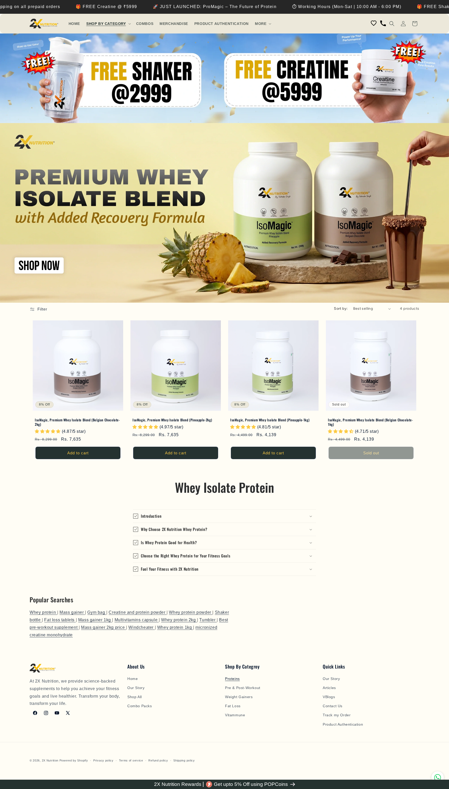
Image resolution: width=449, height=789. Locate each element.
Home (132, 679)
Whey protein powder (190, 612)
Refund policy (158, 760)
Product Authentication (343, 724)
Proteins (232, 679)
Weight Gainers (239, 697)
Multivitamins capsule (137, 620)
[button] (108, 23)
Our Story (135, 688)
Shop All (134, 697)
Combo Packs (139, 706)
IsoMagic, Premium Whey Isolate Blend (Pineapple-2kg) (172, 420)
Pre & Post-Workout (242, 688)
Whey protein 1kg (175, 627)
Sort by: (341, 308)
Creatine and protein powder (138, 612)
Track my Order (337, 715)
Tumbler (208, 620)
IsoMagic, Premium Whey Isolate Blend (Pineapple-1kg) (269, 420)
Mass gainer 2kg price (103, 627)
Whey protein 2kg (179, 620)
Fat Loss (233, 706)
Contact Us (332, 706)
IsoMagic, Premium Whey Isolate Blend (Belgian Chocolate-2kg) (77, 422)
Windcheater (141, 627)
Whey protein (43, 612)
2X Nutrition (50, 760)
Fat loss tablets (60, 620)
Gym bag (96, 612)
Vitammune (235, 715)
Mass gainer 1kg (95, 620)
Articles (329, 688)
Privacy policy (103, 760)
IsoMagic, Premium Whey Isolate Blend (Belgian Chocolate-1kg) (370, 422)
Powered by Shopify (74, 760)
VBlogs (329, 697)
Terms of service (131, 760)
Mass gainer (72, 612)
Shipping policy (184, 760)
